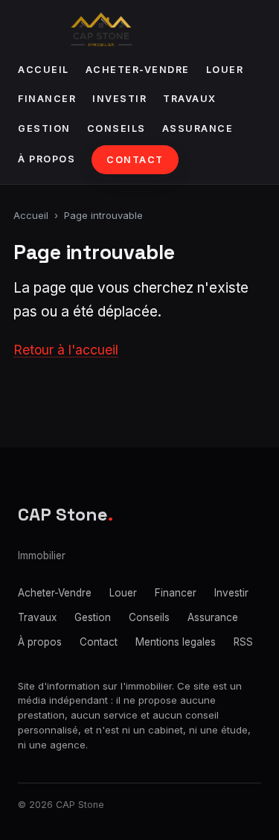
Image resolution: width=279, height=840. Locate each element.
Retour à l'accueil (65, 349)
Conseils (116, 128)
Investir (119, 98)
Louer (225, 69)
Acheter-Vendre (138, 69)
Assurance (198, 128)
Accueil (43, 69)
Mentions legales (175, 642)
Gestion (44, 128)
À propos (46, 159)
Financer (47, 98)
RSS (243, 642)
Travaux (190, 98)
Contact (135, 159)
